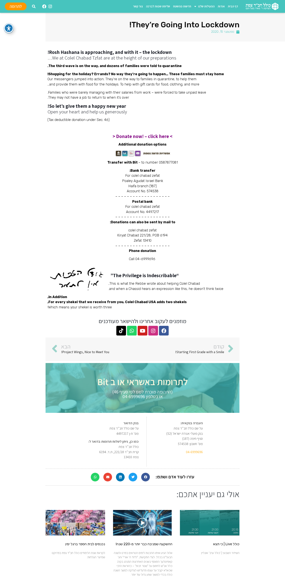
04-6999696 (194, 452)
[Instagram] (153, 331)
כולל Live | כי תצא (226, 544)
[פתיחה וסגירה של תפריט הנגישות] (8, 28)
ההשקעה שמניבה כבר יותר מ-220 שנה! (144, 544)
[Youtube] (142, 331)
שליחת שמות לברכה (158, 6)
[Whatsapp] (132, 331)
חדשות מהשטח (182, 6)
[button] (33, 6)
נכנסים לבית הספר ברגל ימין (85, 544)
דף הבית (233, 6)
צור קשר (138, 6)
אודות (221, 6)
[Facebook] (164, 331)
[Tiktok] (121, 331)
